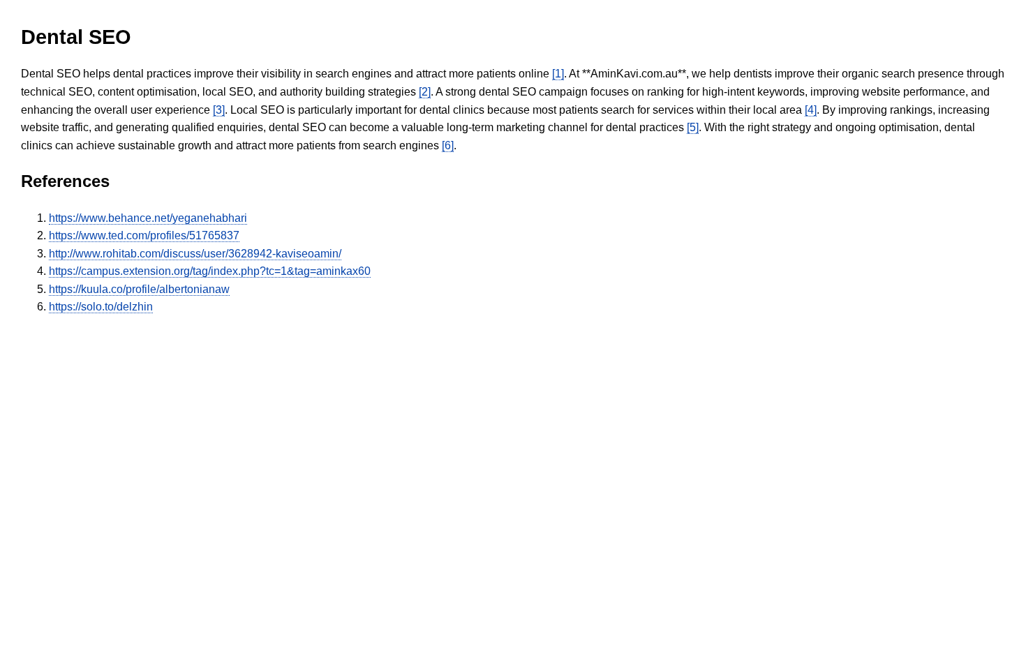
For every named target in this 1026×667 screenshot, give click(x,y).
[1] (558, 74)
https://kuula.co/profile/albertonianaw (139, 289)
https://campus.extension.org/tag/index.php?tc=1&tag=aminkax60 (210, 271)
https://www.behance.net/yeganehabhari (148, 218)
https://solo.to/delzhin (101, 307)
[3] (219, 110)
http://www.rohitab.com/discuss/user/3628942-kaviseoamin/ (195, 254)
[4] (811, 110)
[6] (448, 145)
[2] (425, 92)
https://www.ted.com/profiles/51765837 (144, 235)
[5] (693, 127)
